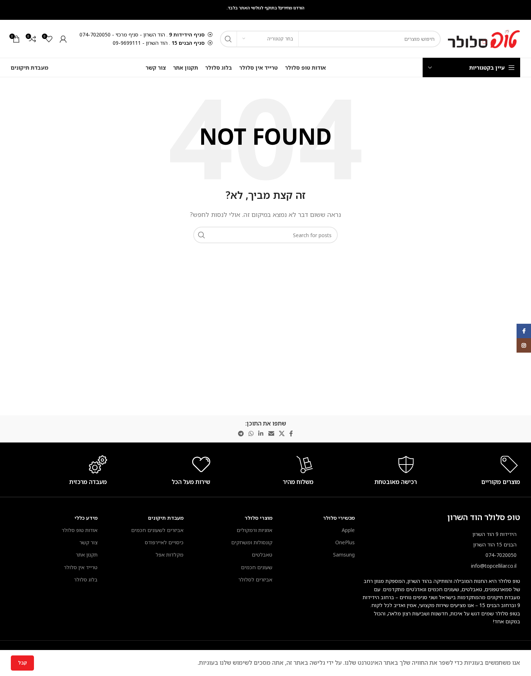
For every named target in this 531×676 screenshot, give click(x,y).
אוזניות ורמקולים (254, 530)
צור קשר (88, 542)
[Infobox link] (472, 482)
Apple (348, 530)
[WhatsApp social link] (251, 433)
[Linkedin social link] (261, 433)
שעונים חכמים (256, 567)
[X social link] (281, 433)
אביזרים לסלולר (255, 579)
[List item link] (441, 555)
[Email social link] (271, 433)
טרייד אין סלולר (81, 567)
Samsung (344, 554)
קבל (22, 662)
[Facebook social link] (291, 433)
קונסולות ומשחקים (251, 542)
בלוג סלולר (86, 579)
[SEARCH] (228, 39)
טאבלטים (262, 554)
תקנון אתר (87, 554)
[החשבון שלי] (63, 39)
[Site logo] (484, 38)
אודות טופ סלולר (80, 530)
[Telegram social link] (241, 433)
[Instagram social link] (524, 345)
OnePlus (345, 542)
